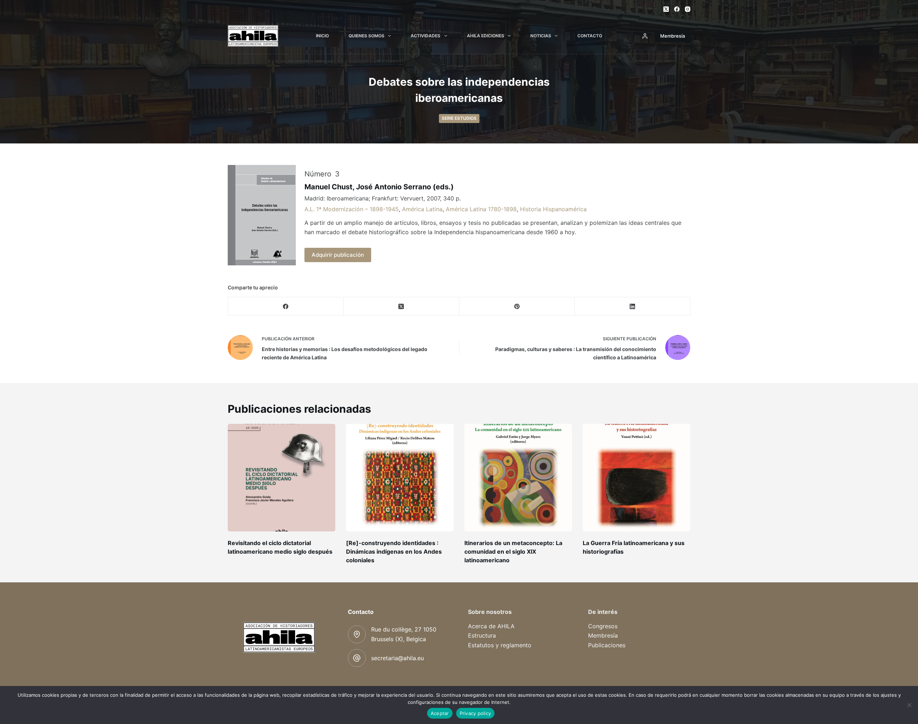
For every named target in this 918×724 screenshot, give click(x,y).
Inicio (322, 35)
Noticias (540, 35)
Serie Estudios (459, 118)
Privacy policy (475, 713)
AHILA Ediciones (485, 35)
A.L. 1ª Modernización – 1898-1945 (351, 209)
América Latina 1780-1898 (481, 209)
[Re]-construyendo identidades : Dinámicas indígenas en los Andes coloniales (394, 551)
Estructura (482, 635)
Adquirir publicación (338, 254)
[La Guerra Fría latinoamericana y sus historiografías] (636, 477)
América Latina (422, 209)
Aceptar (440, 713)
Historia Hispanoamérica (553, 209)
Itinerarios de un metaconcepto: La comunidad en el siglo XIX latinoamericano (513, 551)
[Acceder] (645, 36)
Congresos (602, 626)
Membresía (672, 36)
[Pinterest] (517, 306)
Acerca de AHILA (491, 626)
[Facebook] (677, 9)
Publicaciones (606, 645)
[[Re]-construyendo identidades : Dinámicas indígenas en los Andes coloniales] (400, 477)
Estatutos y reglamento (499, 645)
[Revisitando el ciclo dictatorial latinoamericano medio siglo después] (281, 477)
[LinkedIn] (632, 306)
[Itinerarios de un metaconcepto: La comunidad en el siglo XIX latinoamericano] (518, 477)
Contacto (589, 35)
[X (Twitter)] (666, 9)
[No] (909, 705)
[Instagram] (687, 9)
